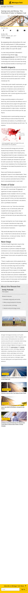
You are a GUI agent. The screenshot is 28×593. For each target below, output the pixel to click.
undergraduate (14, 347)
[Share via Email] (24, 30)
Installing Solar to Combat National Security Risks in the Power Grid (14, 376)
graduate (22, 347)
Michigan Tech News (7, 6)
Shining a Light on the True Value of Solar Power (13, 391)
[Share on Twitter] (10, 30)
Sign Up (23, 589)
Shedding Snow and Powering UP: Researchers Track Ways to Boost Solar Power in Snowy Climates (13, 422)
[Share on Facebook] (3, 30)
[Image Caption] (26, 16)
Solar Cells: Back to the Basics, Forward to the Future (12, 406)
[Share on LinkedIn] (17, 30)
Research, (8, 37)
